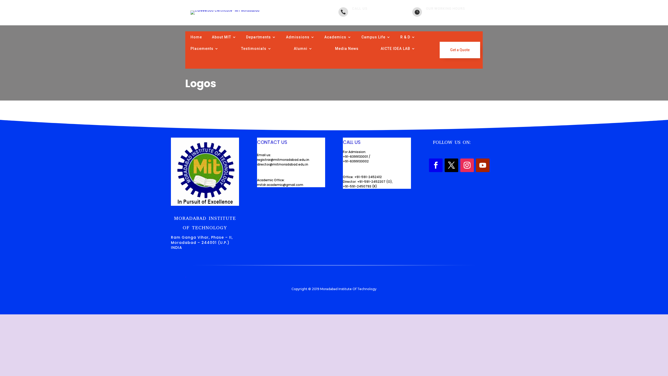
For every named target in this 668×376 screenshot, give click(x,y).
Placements (201, 48)
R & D (405, 37)
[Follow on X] (451, 165)
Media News (347, 48)
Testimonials (253, 48)
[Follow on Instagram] (467, 165)
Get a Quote (460, 50)
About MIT (221, 37)
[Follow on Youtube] (483, 165)
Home (196, 37)
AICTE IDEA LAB (395, 48)
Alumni (300, 48)
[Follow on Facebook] (436, 165)
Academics (335, 37)
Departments (258, 37)
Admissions (297, 37)
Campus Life (373, 37)
